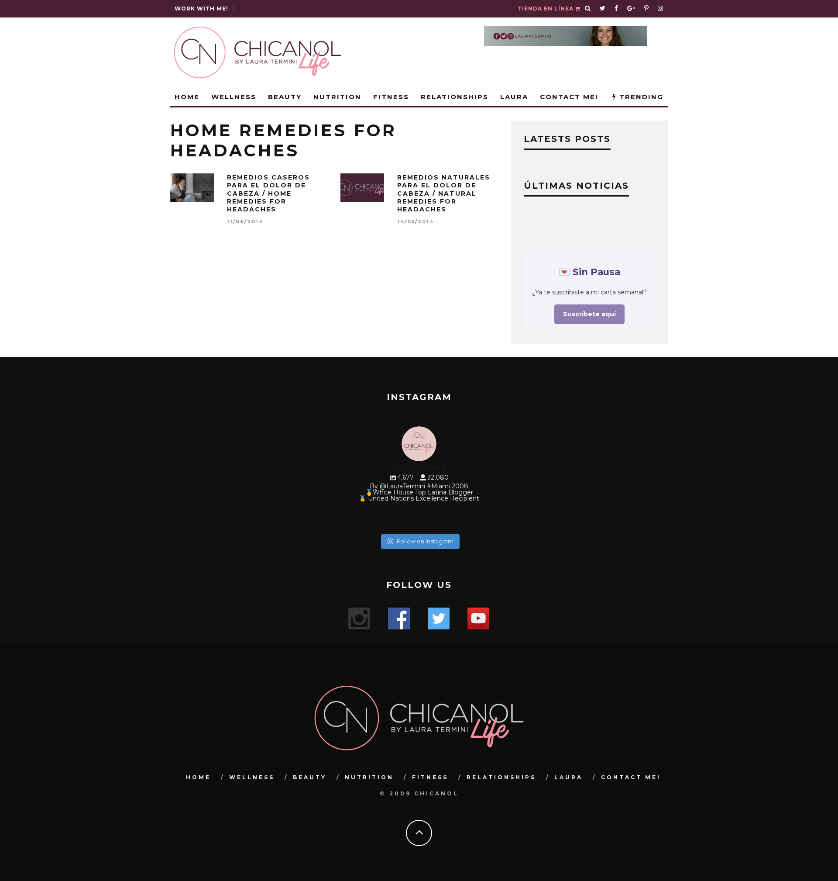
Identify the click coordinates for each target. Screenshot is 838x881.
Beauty (285, 97)
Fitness (391, 97)
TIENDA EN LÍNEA (546, 8)
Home (187, 97)
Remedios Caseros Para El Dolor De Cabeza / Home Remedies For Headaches (268, 193)
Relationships (454, 97)
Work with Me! (201, 8)
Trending (640, 97)
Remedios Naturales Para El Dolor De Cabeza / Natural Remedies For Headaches (443, 193)
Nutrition (337, 97)
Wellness (233, 97)
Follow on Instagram (425, 541)
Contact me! (569, 97)
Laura (514, 97)
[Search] (588, 8)
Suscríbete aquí (589, 314)
